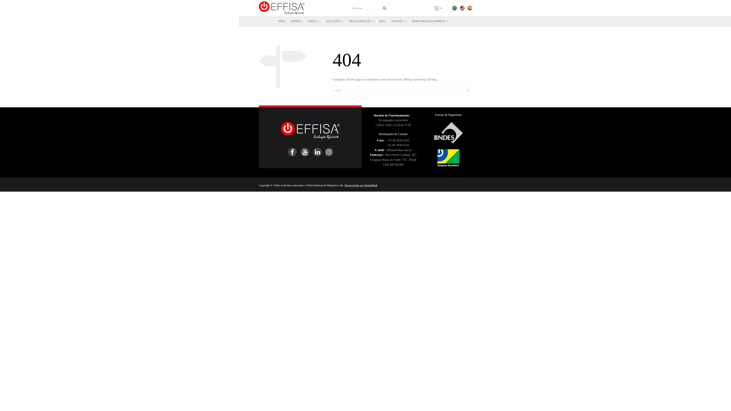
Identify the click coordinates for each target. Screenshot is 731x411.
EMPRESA (296, 21)
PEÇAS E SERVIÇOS (359, 21)
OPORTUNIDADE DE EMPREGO (428, 21)
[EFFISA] (282, 8)
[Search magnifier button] (384, 8)
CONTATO (397, 21)
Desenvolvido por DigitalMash (361, 185)
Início (281, 21)
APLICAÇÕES (333, 21)
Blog (382, 21)
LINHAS (312, 21)
